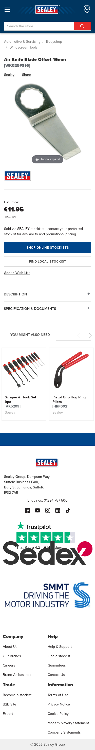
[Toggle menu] (7, 9)
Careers (9, 665)
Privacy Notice (59, 704)
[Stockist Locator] (86, 11)
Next (90, 335)
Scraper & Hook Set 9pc (20, 402)
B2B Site (9, 704)
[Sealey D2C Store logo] (47, 9)
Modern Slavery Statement (68, 723)
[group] (24, 384)
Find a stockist (59, 656)
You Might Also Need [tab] (30, 334)
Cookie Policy (58, 713)
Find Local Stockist (47, 261)
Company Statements (64, 732)
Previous (79, 335)
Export (8, 713)
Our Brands (12, 656)
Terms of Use (58, 695)
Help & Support (60, 646)
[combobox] (47, 26)
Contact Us (56, 674)
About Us (10, 646)
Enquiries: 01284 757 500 (47, 500)
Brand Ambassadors (18, 674)
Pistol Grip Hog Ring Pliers (69, 402)
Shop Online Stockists (47, 247)
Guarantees (57, 665)
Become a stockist (17, 695)
